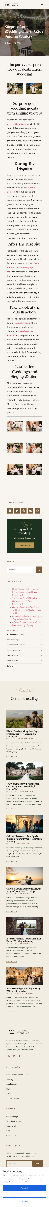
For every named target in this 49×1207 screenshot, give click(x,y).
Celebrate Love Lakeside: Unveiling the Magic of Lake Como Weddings (27, 618)
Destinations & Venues (24, 645)
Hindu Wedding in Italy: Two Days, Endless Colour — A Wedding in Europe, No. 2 (25, 592)
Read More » (11, 756)
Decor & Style (24, 655)
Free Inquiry (24, 545)
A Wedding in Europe (24, 634)
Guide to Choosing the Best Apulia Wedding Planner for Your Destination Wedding (26, 610)
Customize (24, 1195)
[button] (42, 4)
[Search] (39, 570)
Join (37, 1163)
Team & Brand (24, 661)
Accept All (24, 1188)
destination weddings (18, 124)
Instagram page (22, 323)
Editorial (24, 666)
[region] (24, 1187)
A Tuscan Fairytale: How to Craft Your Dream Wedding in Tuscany (26, 624)
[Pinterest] (14, 1056)
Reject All (24, 1201)
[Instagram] (8, 1056)
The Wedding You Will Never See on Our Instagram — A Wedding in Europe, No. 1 (26, 601)
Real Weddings (24, 640)
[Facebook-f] (19, 1056)
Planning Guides (24, 650)
